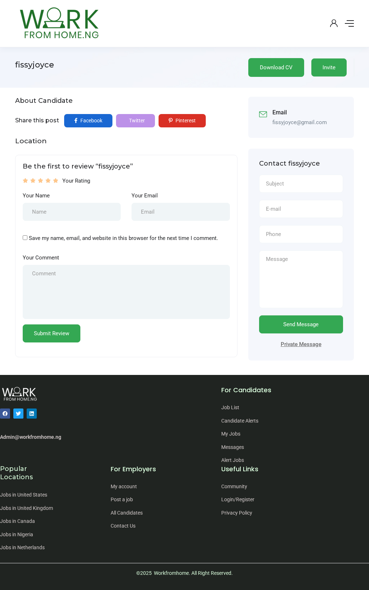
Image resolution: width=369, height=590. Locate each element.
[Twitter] (18, 413)
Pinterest (185, 120)
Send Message (301, 324)
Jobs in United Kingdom (26, 508)
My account (124, 486)
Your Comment (41, 257)
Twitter (136, 120)
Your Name (36, 195)
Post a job (122, 499)
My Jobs (230, 434)
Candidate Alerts (239, 421)
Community (234, 486)
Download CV (276, 67)
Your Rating (76, 181)
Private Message (301, 344)
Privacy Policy (236, 513)
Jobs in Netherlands (22, 547)
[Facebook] (5, 413)
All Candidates (127, 513)
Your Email (145, 195)
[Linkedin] (32, 413)
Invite (329, 67)
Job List (230, 407)
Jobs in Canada (17, 521)
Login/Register (237, 499)
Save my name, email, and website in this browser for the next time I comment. (123, 238)
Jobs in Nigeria (16, 534)
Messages (232, 447)
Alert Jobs (232, 460)
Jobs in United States (23, 495)
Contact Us (123, 526)
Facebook (90, 120)
